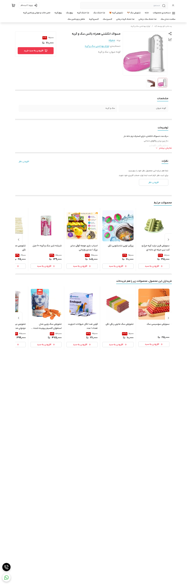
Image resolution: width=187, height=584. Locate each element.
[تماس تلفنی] (6, 567)
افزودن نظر (24, 161)
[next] (18, 239)
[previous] (168, 239)
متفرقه (112, 40)
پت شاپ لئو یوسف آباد (163, 26)
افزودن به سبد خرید (33, 50)
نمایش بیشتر (165, 148)
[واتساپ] (6, 577)
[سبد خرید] (13, 5)
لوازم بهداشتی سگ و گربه (140, 26)
